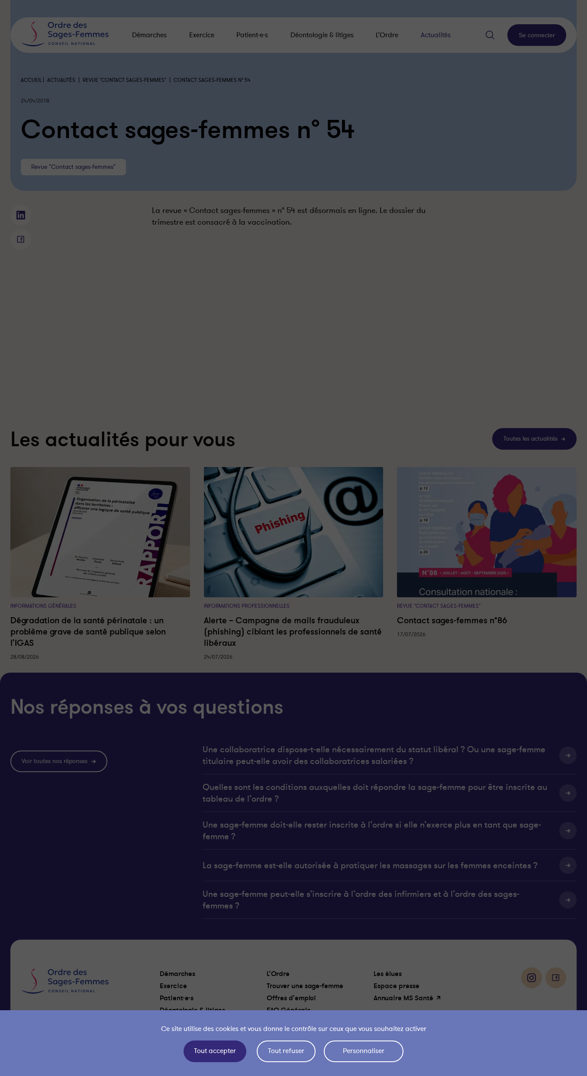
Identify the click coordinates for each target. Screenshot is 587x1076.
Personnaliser (363, 1051)
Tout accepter (215, 1051)
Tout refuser (286, 1051)
